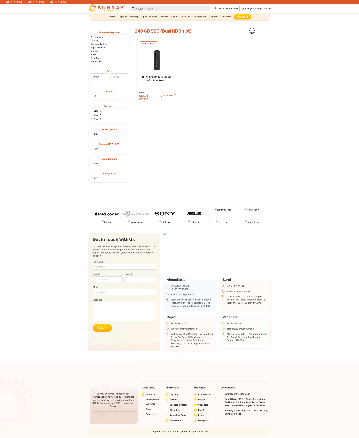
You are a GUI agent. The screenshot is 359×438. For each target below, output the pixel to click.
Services (214, 16)
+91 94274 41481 (235, 286)
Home (112, 16)
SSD (96, 148)
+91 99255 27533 (180, 289)
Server (174, 16)
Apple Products (149, 16)
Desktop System (148, 44)
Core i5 (97, 110)
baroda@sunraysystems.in (240, 328)
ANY (96, 178)
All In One (186, 16)
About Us (226, 16)
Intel (96, 163)
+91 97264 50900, (180, 286)
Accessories (200, 16)
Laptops (123, 16)
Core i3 (97, 119)
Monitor (164, 16)
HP (95, 96)
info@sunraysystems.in (183, 294)
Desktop (134, 16)
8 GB (96, 134)
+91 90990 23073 (180, 323)
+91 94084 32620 (236, 323)
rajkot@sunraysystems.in (184, 328)
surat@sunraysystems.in (239, 291)
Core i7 (97, 115)
